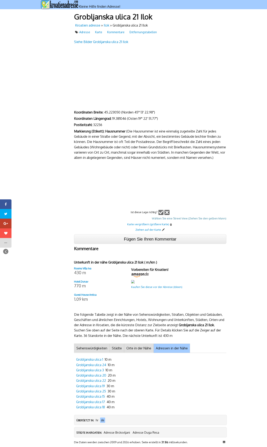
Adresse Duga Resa (146, 432)
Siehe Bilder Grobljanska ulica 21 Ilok (101, 42)
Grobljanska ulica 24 (91, 365)
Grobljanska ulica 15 (90, 396)
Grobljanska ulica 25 (91, 391)
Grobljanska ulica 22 (91, 380)
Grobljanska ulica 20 (91, 375)
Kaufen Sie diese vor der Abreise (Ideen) (156, 287)
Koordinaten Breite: (89, 112)
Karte (98, 32)
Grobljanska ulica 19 (90, 386)
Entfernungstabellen (143, 32)
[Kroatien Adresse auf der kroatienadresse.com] (60, 4)
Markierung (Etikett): (89, 131)
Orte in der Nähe (138, 348)
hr (97, 420)
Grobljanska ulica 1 (89, 359)
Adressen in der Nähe (172, 348)
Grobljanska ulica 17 (90, 402)
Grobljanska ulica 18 (90, 407)
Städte (117, 348)
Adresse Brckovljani (117, 432)
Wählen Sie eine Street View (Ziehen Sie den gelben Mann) (189, 218)
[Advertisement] (55, 74)
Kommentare (116, 32)
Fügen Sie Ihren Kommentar (150, 239)
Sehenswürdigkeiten (91, 348)
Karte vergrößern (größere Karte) (148, 224)
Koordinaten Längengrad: (93, 118)
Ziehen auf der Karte (148, 229)
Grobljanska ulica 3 (90, 370)
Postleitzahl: (83, 125)
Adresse (84, 32)
